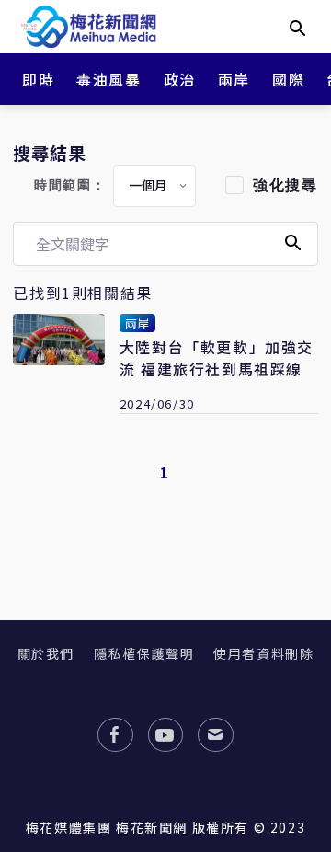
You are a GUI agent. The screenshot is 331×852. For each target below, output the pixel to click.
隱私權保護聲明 (144, 653)
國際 (288, 79)
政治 (180, 79)
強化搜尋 (285, 185)
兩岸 (234, 79)
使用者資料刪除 (263, 653)
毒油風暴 (108, 79)
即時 (38, 79)
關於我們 (45, 653)
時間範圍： (70, 185)
